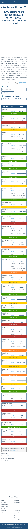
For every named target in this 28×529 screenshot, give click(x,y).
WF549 (13, 431)
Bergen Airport (14, 7)
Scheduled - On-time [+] (14, 427)
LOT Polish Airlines (21, 211)
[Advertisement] (14, 41)
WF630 (13, 261)
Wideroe (21, 158)
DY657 (12, 388)
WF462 (12, 415)
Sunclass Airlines (21, 127)
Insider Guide (17, 520)
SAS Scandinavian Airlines (21, 146)
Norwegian (21, 111)
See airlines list (14, 450)
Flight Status (4, 506)
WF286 (12, 158)
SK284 (12, 181)
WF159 (12, 322)
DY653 (12, 315)
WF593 (13, 242)
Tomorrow (13, 455)
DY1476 (13, 111)
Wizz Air (21, 441)
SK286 (12, 362)
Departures (4, 504)
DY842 (12, 307)
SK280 (12, 118)
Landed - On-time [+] (14, 113)
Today (8, 455)
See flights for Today (22, 82)
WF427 (12, 277)
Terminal (16, 500)
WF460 (13, 218)
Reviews (16, 514)
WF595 (13, 396)
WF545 (13, 251)
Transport (17, 502)
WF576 (12, 190)
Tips (15, 518)
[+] (14, 122)
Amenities (17, 510)
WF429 (12, 405)
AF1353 (13, 134)
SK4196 (13, 380)
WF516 (12, 341)
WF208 (12, 287)
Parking (3, 510)
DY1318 (13, 165)
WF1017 (13, 228)
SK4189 (13, 299)
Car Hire (3, 512)
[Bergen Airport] (3, 6)
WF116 (12, 329)
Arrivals (3, 502)
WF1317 (13, 204)
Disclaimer (17, 524)
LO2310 (13, 211)
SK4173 (13, 145)
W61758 (13, 441)
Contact (21, 524)
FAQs (15, 516)
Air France (21, 134)
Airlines (3, 508)
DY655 (12, 355)
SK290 (12, 371)
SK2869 (13, 173)
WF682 (12, 424)
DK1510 (13, 127)
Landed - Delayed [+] (14, 129)
